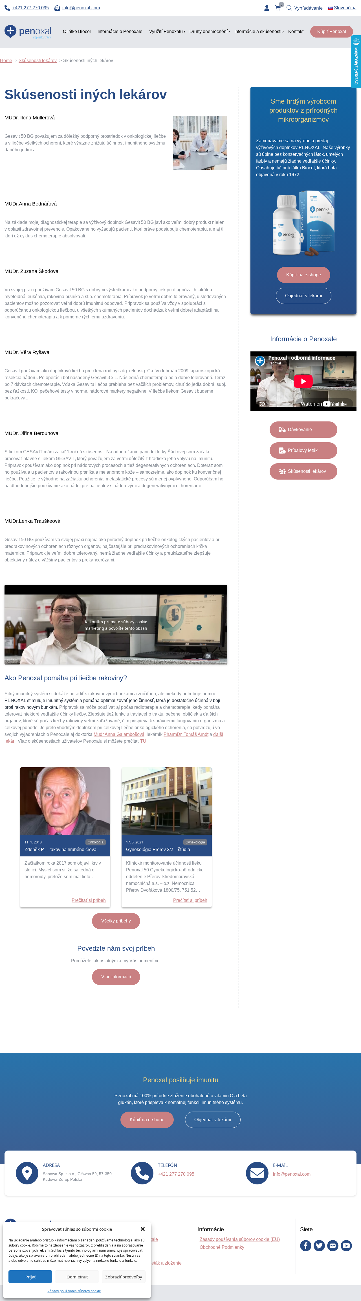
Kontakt (295, 31)
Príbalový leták (303, 450)
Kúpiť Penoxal (331, 31)
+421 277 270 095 (176, 1174)
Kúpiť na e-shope (303, 274)
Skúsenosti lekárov (307, 471)
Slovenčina (345, 7)
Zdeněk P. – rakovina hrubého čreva (60, 849)
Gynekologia (195, 842)
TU (143, 741)
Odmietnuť (77, 1277)
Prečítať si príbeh (89, 900)
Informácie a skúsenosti (257, 31)
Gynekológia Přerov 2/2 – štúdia (158, 849)
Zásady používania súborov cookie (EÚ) (240, 1239)
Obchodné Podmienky (222, 1247)
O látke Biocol (77, 31)
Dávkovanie (300, 429)
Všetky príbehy (116, 921)
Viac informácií (116, 976)
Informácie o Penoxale (120, 31)
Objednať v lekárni (303, 295)
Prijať (30, 1277)
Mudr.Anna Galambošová (119, 734)
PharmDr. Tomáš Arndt (186, 734)
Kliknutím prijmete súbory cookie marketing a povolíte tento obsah (116, 625)
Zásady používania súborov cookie (74, 1291)
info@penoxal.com (292, 1174)
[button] (143, 1229)
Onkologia (96, 842)
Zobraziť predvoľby (123, 1277)
